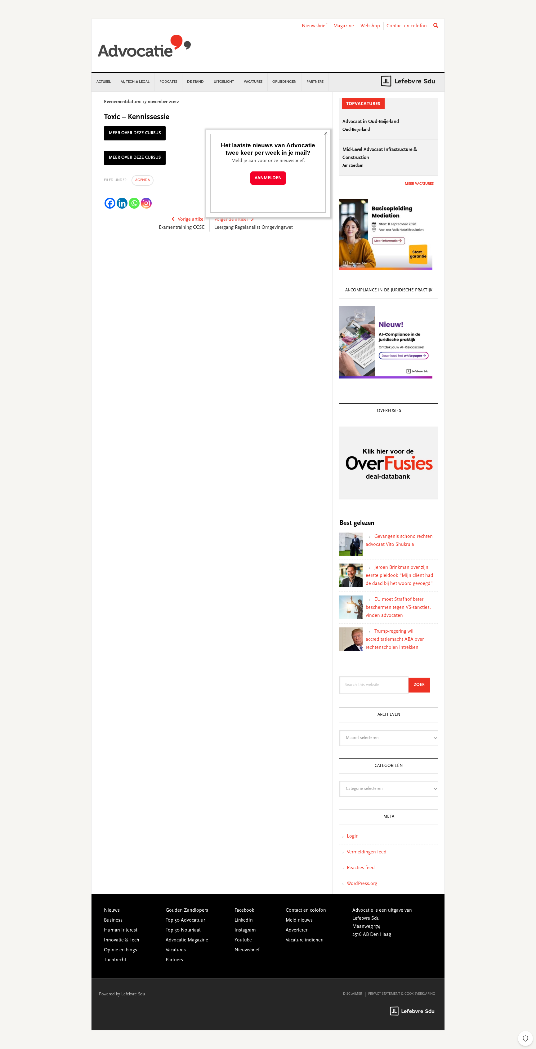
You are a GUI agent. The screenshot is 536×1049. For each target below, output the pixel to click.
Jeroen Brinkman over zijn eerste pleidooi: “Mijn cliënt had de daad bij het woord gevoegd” (399, 575)
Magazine (343, 26)
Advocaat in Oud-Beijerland (370, 121)
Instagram (245, 930)
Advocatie (144, 49)
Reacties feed (361, 867)
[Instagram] (146, 203)
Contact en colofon (406, 26)
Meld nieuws (299, 920)
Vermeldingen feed (366, 852)
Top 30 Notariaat (183, 930)
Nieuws (112, 910)
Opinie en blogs (120, 950)
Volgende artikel (231, 219)
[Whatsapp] (134, 203)
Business (113, 920)
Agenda (142, 180)
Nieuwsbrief (314, 26)
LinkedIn (243, 920)
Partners (174, 960)
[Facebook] (110, 203)
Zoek (422, 685)
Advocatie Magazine (187, 940)
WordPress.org (362, 883)
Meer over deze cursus (135, 133)
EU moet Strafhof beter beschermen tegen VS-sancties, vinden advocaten (398, 607)
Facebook (244, 910)
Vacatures (176, 950)
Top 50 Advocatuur (185, 920)
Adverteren (297, 930)
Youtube (243, 940)
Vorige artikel (191, 219)
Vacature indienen (305, 940)
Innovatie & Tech (121, 940)
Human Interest (120, 930)
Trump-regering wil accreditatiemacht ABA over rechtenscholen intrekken (395, 639)
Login (353, 836)
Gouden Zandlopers (187, 910)
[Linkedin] (122, 203)
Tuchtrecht (115, 960)
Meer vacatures (419, 184)
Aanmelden (268, 178)
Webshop (370, 26)
